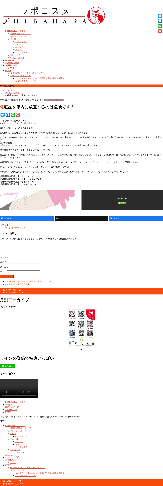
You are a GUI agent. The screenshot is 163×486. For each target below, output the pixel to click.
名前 (3, 262)
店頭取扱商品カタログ (20, 34)
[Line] (159, 26)
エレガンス (15, 55)
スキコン (19, 50)
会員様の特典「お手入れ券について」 (27, 73)
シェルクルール (17, 58)
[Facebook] (159, 20)
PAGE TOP (157, 469)
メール (4, 267)
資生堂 (13, 39)
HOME (8, 412)
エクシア (19, 47)
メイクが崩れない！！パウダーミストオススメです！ (29, 281)
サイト (3, 272)
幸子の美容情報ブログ (54, 100)
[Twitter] (159, 15)
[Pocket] (159, 31)
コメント (5, 257)
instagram (9, 404)
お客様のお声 (11, 409)
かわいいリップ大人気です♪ (18, 284)
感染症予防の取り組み (25, 81)
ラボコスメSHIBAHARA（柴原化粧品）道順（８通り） (40, 78)
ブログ (13, 68)
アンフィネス (21, 52)
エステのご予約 (12, 407)
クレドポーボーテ (18, 36)
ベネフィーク (21, 42)
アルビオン (15, 44)
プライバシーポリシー (20, 76)
